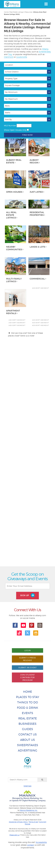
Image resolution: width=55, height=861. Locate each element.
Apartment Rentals (13, 312)
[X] (27, 632)
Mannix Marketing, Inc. (29, 810)
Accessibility (41, 842)
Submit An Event (27, 667)
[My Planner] (35, 632)
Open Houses (14, 192)
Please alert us (14, 835)
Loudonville (21, 57)
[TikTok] (19, 632)
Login (27, 650)
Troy (10, 54)
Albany (45, 49)
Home (27, 691)
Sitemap (27, 786)
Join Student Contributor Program (27, 677)
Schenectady (45, 51)
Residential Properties (37, 213)
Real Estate (27, 718)
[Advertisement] (27, 454)
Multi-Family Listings (14, 280)
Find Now (27, 135)
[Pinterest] (31, 625)
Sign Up (25, 595)
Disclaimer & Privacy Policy (18, 822)
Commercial (37, 278)
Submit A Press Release (27, 658)
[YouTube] (23, 625)
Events (27, 713)
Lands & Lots (37, 246)
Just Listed (36, 192)
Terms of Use (33, 822)
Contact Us (27, 734)
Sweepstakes (27, 745)
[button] (27, 65)
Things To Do (27, 702)
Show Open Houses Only (15, 130)
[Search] (42, 779)
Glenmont (8, 57)
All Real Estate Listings (11, 215)
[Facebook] (15, 625)
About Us (27, 739)
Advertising (27, 750)
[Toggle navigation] (46, 4)
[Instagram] (39, 625)
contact (30, 845)
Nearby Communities (14, 248)
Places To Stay (27, 697)
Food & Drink (27, 707)
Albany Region (34, 161)
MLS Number (10, 125)
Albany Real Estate (13, 161)
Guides (27, 729)
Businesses (27, 723)
